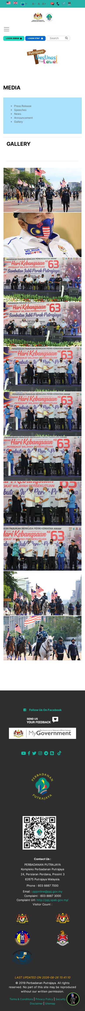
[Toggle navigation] (6, 29)
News (17, 113)
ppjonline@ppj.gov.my (47, 891)
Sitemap (50, 1003)
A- (34, 3)
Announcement (23, 117)
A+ (44, 3)
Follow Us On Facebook (45, 710)
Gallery (18, 121)
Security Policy (65, 999)
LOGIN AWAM (12, 38)
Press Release (22, 106)
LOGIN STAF (34, 38)
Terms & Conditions (21, 999)
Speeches (20, 110)
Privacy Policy (44, 999)
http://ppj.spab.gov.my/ (52, 900)
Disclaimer (36, 1003)
